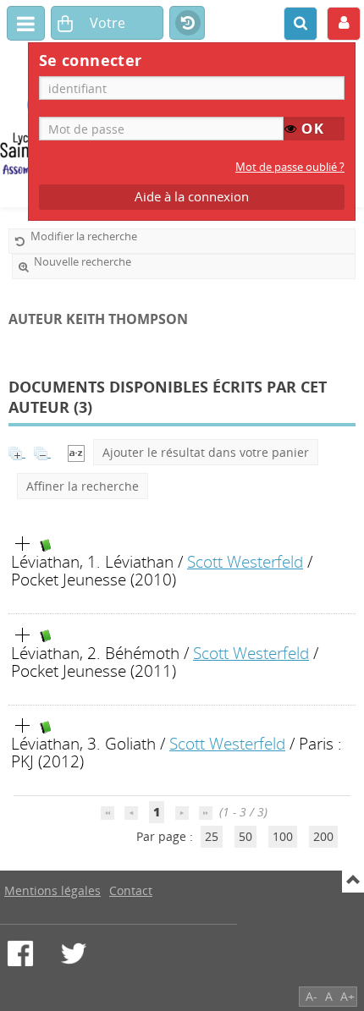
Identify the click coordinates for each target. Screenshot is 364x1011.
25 (211, 836)
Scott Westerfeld (245, 561)
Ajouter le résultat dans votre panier (205, 452)
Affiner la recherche (82, 486)
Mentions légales (52, 890)
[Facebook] (20, 953)
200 (323, 836)
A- (311, 996)
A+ (347, 996)
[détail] (22, 544)
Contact (130, 890)
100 (283, 836)
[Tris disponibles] (76, 452)
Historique (187, 24)
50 (245, 836)
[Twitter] (73, 953)
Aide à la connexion (192, 197)
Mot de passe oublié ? (290, 167)
